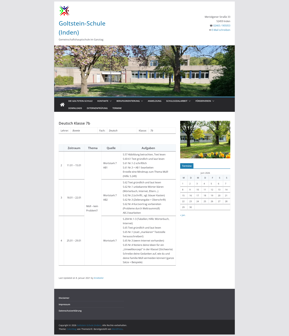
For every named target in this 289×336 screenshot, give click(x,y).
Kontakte (102, 100)
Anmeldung (154, 100)
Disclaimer (64, 297)
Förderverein (203, 100)
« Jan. (183, 215)
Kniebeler (99, 277)
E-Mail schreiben (221, 30)
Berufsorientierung (128, 100)
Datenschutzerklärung (70, 310)
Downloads (75, 108)
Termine (117, 108)
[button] (110, 101)
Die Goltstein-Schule (80, 100)
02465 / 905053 (221, 25)
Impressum (64, 304)
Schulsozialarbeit (176, 100)
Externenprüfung (97, 108)
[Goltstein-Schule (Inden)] (62, 104)
